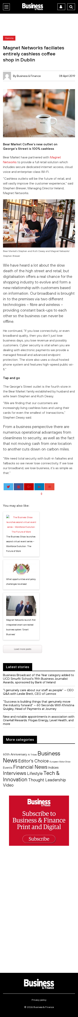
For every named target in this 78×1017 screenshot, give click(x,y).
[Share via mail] (49, 486)
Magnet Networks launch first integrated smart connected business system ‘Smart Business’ (21, 627)
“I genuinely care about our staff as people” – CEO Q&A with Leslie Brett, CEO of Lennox (38, 691)
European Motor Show (60, 761)
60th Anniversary (15, 754)
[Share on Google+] (29, 486)
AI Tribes (32, 754)
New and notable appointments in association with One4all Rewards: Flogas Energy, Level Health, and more (38, 720)
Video (8, 785)
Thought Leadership (47, 779)
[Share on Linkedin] (39, 486)
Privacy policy (39, 1000)
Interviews (14, 773)
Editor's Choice (33, 760)
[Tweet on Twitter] (8, 486)
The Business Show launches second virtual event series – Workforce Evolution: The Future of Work (20, 543)
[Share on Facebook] (19, 486)
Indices (53, 767)
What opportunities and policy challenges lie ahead (21, 581)
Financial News (30, 767)
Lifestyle (35, 773)
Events (7, 767)
